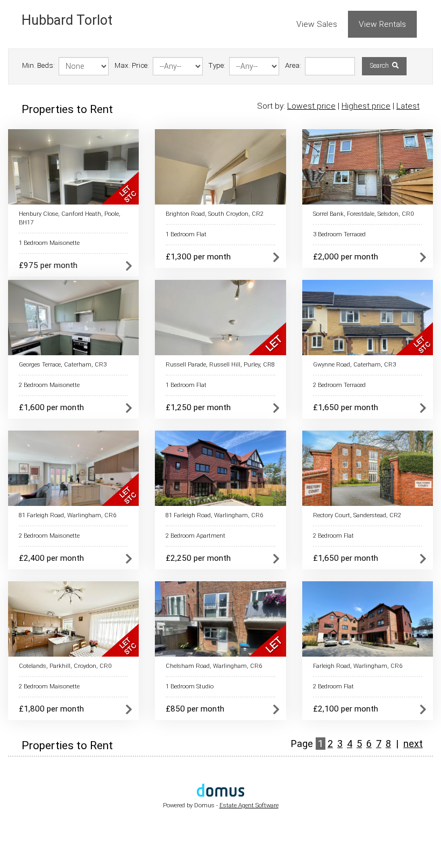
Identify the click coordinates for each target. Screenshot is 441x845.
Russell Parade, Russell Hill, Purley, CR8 (220, 364)
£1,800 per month (51, 709)
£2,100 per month (345, 709)
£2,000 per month (345, 257)
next (413, 743)
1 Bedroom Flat (186, 234)
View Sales (316, 24)
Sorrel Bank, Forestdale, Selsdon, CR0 (363, 213)
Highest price (366, 106)
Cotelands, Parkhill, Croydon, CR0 (65, 666)
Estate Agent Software (249, 805)
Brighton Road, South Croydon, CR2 (215, 213)
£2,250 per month (198, 558)
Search (380, 65)
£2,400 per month (51, 558)
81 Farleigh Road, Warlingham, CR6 (67, 515)
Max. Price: (132, 65)
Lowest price (311, 106)
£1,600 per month (51, 407)
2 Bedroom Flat (333, 535)
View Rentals (382, 24)
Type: (217, 65)
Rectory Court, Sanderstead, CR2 (357, 515)
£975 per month (48, 265)
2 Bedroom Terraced (339, 385)
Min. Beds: (38, 65)
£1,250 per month (198, 407)
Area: (293, 65)
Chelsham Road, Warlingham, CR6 (214, 666)
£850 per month (195, 709)
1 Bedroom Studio (190, 686)
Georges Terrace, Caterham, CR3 (62, 364)
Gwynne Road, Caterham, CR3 (354, 364)
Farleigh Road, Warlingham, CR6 (357, 666)
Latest (407, 106)
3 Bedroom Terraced (339, 234)
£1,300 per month (198, 257)
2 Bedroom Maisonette (49, 385)
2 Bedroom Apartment (195, 535)
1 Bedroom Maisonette (49, 243)
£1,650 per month (345, 407)
